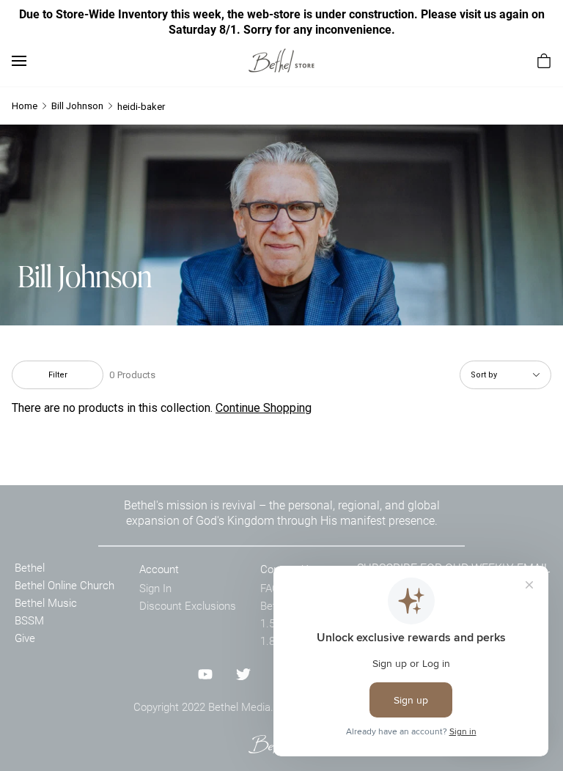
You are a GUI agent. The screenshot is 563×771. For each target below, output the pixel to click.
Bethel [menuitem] (30, 567)
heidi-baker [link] (141, 106)
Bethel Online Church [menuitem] (64, 585)
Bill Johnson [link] (77, 105)
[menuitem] (544, 61)
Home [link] (24, 105)
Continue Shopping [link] (264, 408)
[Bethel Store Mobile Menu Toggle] (19, 61)
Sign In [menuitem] (155, 587)
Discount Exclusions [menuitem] (187, 605)
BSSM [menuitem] (29, 620)
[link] (281, 60)
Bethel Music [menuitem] (46, 602)
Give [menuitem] (25, 637)
